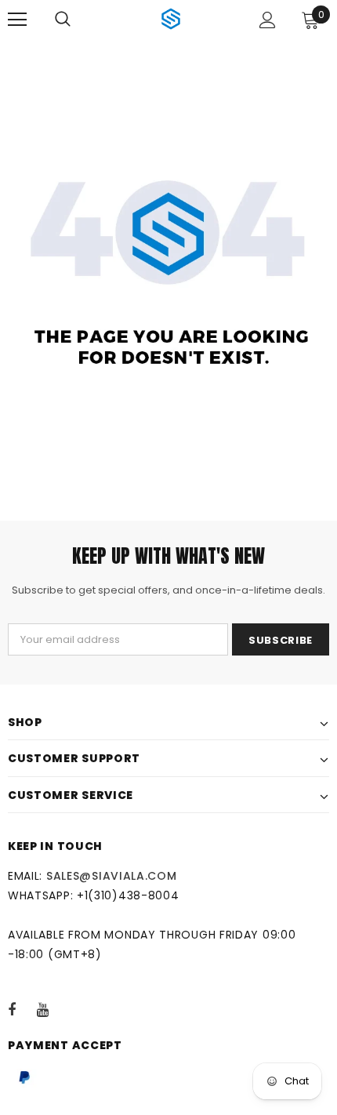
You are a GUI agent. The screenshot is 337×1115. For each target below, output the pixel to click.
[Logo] (171, 19)
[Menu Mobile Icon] (17, 19)
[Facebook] (22, 1009)
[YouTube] (51, 1009)
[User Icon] (267, 20)
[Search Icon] (63, 19)
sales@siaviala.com (111, 876)
